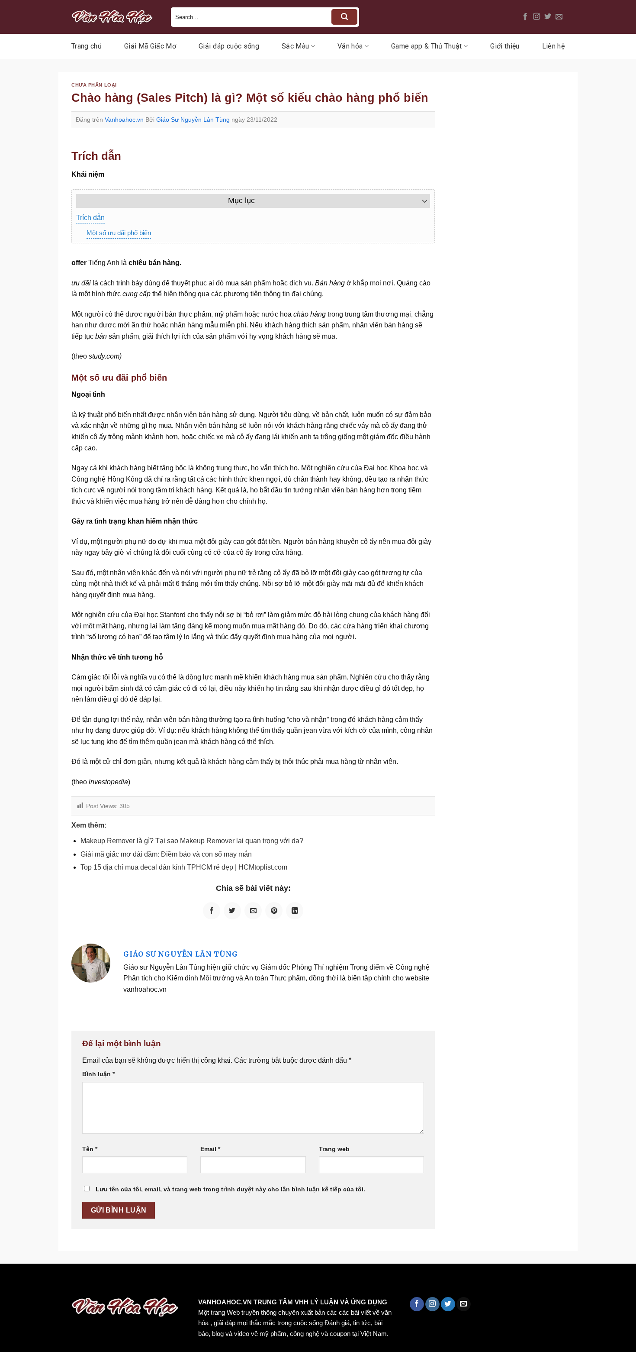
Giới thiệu (504, 46)
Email (210, 1148)
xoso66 (39, 1282)
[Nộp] (344, 17)
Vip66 (11, 1282)
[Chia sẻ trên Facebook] (211, 911)
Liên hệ (553, 46)
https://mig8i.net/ (172, 1282)
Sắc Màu (295, 46)
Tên (89, 1148)
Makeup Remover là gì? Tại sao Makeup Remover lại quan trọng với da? (191, 840)
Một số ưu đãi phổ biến (119, 232)
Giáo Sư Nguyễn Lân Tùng (193, 119)
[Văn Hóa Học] (114, 17)
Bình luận (98, 1074)
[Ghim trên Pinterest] (274, 911)
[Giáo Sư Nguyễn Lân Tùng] (90, 962)
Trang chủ (86, 46)
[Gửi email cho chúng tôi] (559, 17)
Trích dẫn (90, 217)
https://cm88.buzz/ (110, 1282)
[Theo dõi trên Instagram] (536, 17)
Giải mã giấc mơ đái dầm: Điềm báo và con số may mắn (166, 854)
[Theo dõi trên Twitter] (547, 17)
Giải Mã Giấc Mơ (150, 46)
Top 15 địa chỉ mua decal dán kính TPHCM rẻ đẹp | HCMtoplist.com (183, 867)
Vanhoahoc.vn (124, 119)
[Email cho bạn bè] (253, 911)
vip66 (68, 1282)
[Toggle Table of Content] (420, 201)
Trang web (334, 1148)
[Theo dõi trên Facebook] (525, 17)
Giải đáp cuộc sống (229, 46)
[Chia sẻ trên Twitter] (232, 911)
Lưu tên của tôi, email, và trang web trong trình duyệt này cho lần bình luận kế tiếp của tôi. (230, 1189)
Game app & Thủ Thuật (426, 46)
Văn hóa (350, 46)
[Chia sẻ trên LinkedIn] (294, 911)
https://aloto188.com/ (239, 1282)
